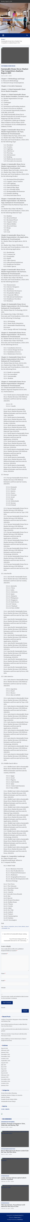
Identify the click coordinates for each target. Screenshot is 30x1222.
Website (3, 987)
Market (23, 926)
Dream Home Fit (19, 1215)
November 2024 (5, 1081)
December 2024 (5, 1079)
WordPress (20, 1219)
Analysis (6, 926)
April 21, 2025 (4, 75)
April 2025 (4, 1071)
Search (3, 1007)
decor (16, 926)
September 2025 (5, 1060)
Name (3, 973)
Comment (4, 953)
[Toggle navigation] (3, 35)
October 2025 (5, 1058)
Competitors (11, 926)
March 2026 (4, 1048)
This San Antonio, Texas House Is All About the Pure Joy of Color (13, 1205)
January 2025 (4, 1077)
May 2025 (3, 1069)
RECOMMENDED (7, 1119)
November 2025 (5, 1056)
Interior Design (5, 1097)
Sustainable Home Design (8, 66)
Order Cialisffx (5, 1109)
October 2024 (5, 1083)
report (27, 926)
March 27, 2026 (4, 1127)
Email (3, 980)
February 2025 (5, 1075)
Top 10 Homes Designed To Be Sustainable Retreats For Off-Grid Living (15, 939)
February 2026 (5, 1050)
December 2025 (5, 1054)
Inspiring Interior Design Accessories (11, 1095)
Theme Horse (17, 1217)
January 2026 (5, 1052)
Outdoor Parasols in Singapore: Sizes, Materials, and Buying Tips (13, 1124)
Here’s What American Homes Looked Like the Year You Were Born (15, 1151)
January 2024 (5, 1085)
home (19, 926)
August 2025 (4, 1062)
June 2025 (4, 1067)
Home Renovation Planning (9, 1093)
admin (10, 75)
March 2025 (4, 1073)
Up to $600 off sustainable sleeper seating (15, 934)
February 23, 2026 (5, 1208)
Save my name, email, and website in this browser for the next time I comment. (14, 997)
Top (9, 928)
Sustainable (4, 928)
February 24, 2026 (5, 1181)
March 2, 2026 (4, 1154)
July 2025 (3, 1064)
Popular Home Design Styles (9, 1099)
